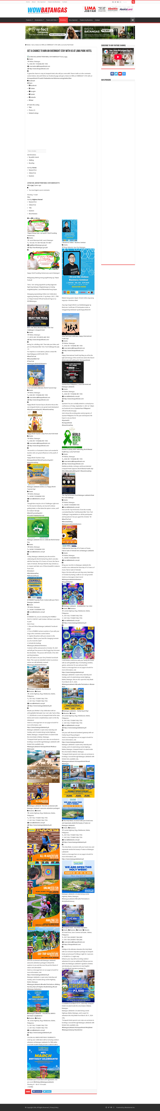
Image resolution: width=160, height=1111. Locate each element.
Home (28, 2)
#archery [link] (30, 987)
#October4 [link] (30, 571)
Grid (34, 218)
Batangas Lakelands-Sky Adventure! (40, 689)
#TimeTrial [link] (30, 361)
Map (30, 107)
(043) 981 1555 (43, 64)
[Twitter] (115, 2)
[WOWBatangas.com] (47, 10)
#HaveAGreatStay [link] (67, 425)
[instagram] (120, 2)
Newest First (32, 170)
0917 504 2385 (77, 937)
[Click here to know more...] (80, 32)
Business (73, 608)
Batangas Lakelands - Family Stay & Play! (75, 711)
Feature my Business (54, 2)
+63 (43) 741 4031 (45, 243)
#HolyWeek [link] (88, 1027)
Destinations (39, 20)
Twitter (32, 88)
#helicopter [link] (30, 749)
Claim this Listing (34, 105)
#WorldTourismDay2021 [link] (34, 409)
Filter (28, 197)
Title (30, 208)
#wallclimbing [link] (48, 987)
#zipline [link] (40, 987)
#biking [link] (57, 984)
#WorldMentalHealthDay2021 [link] (71, 471)
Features (28, 20)
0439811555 (41, 496)
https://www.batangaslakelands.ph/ (75, 623)
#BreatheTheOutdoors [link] (82, 684)
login (36, 190)
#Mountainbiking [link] (67, 521)
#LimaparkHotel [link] (32, 78)
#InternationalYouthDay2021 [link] (71, 360)
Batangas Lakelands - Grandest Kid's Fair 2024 (77, 606)
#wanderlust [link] (78, 1030)
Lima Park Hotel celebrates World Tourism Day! (41, 388)
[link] (82, 408)
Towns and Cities (51, 20)
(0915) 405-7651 (45, 337)
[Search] (133, 2)
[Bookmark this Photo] (27, 188)
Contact (64, 2)
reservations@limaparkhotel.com (39, 66)
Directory (63, 20)
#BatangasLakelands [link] (68, 684)
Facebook (33, 85)
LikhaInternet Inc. (129, 1107)
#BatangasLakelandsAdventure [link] (37, 363)
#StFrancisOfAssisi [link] (33, 576)
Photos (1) (32, 110)
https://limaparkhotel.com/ (72, 944)
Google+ (33, 91)
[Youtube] (118, 2)
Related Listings (34, 113)
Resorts (86, 930)
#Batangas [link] (65, 764)
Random (31, 176)
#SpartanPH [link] (65, 420)
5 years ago (37, 185)
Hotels (80, 930)
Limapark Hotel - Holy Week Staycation (75, 927)
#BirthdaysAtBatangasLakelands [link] (44, 1082)
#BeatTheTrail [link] (31, 356)
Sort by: (32, 167)
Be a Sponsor (42, 2)
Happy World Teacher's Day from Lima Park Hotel (42, 433)
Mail (31, 100)
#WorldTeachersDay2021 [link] (45, 460)
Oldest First (32, 173)
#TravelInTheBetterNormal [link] (35, 515)
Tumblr (32, 94)
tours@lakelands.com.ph (72, 396)
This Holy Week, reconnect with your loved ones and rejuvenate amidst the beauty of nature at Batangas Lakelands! (77, 823)
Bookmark (31, 81)
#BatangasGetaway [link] (68, 1030)
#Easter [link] (92, 684)
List (30, 218)
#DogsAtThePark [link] (67, 582)
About (33, 2)
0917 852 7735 (77, 615)
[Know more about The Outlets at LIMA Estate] (107, 9)
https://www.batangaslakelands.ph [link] (73, 672)
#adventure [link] (37, 989)
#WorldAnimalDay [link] (33, 573)
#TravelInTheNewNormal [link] (45, 78)
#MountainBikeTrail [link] (33, 359)
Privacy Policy (54, 1107)
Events (31, 59)
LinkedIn (33, 97)
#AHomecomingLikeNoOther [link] (63, 78)
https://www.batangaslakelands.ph (73, 859)
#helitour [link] (53, 746)
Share (30, 83)
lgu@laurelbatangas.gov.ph (38, 245)
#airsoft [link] (35, 987)
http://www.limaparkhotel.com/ (39, 69)
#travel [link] (87, 761)
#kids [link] (63, 687)
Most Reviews (33, 214)
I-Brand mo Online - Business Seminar (74, 242)
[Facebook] (113, 2)
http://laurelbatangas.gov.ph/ (38, 247)
